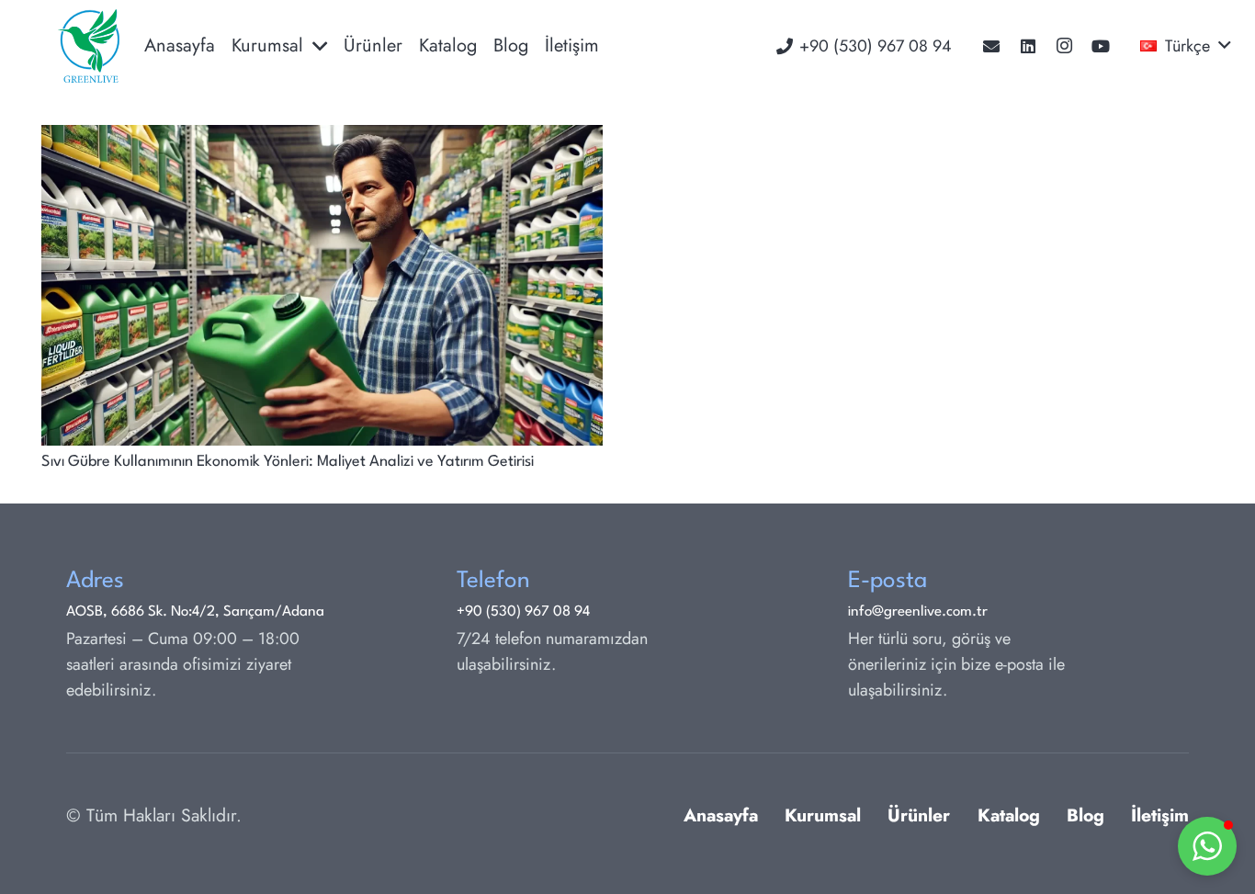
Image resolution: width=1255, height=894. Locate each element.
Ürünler (919, 815)
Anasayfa (721, 815)
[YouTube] (1100, 45)
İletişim (1160, 815)
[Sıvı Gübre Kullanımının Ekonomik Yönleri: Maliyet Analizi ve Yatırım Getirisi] (322, 138)
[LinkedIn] (1028, 45)
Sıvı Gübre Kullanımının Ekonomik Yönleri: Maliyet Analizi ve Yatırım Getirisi (287, 462)
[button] (1185, 45)
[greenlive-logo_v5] (88, 46)
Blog (1085, 815)
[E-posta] (991, 45)
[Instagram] (1064, 45)
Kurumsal (823, 815)
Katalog (1009, 815)
